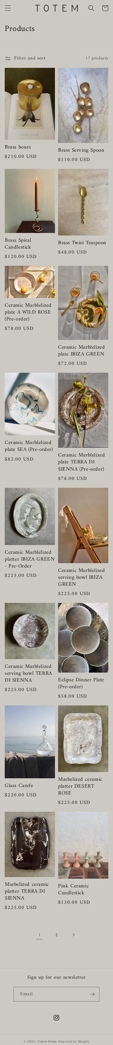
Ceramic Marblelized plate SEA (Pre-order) (29, 446)
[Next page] (73, 935)
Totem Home (47, 1042)
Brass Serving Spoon (81, 150)
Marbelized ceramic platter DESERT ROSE (80, 786)
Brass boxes (18, 147)
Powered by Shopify (74, 1042)
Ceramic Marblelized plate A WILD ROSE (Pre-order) (28, 312)
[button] (8, 8)
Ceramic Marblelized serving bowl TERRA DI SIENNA (28, 673)
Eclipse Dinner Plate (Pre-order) (81, 683)
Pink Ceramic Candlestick (73, 889)
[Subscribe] (92, 994)
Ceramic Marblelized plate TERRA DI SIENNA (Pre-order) (81, 462)
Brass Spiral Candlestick (18, 244)
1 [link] (39, 935)
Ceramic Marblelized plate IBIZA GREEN (81, 351)
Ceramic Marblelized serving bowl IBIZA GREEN (81, 577)
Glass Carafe (19, 785)
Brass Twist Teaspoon (82, 243)
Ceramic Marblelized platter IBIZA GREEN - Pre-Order (30, 559)
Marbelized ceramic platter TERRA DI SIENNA (27, 891)
